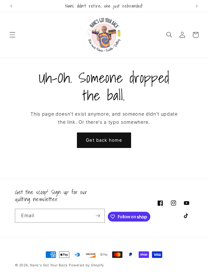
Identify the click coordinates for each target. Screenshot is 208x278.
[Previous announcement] (11, 6)
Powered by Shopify (86, 265)
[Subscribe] (97, 216)
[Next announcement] (197, 6)
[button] (12, 34)
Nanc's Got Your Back (48, 265)
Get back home (104, 140)
